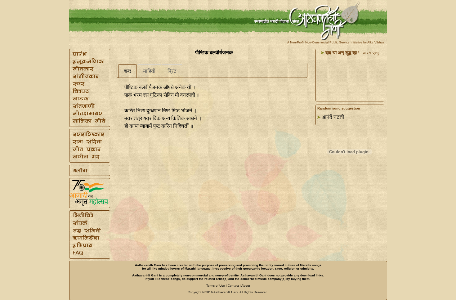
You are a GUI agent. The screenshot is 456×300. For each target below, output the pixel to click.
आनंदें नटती (333, 117)
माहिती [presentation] (149, 71)
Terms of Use (215, 285)
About (245, 285)
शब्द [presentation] (127, 71)
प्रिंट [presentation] (172, 71)
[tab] (127, 71)
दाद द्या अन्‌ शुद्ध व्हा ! (342, 52)
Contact (233, 285)
